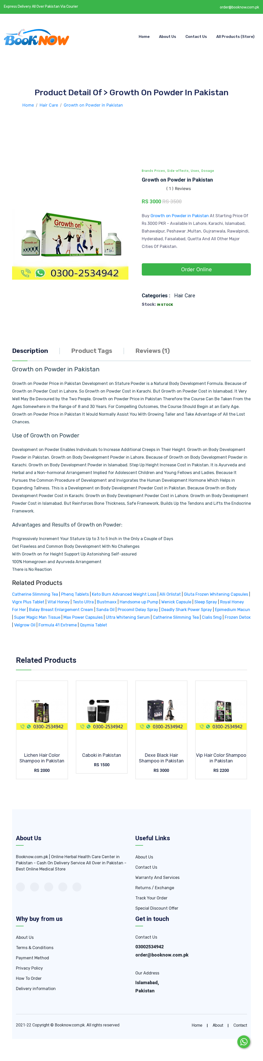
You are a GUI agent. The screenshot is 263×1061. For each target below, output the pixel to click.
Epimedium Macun (232, 609)
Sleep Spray (205, 602)
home (197, 1025)
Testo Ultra (83, 602)
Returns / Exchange (154, 887)
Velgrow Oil (24, 625)
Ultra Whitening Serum (128, 617)
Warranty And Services (157, 877)
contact (240, 1025)
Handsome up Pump (139, 602)
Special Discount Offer (156, 908)
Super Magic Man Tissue (37, 617)
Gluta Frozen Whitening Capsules (216, 594)
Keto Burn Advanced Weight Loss (124, 594)
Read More (47, 714)
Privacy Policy (29, 968)
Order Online (196, 269)
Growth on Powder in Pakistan (180, 215)
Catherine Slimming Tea (35, 594)
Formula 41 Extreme (58, 625)
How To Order (29, 978)
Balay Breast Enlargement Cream (61, 609)
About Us (167, 36)
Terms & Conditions (34, 947)
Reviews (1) (152, 350)
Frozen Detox (238, 617)
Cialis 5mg (212, 617)
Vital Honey (59, 602)
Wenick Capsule (176, 602)
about (218, 1025)
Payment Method (32, 957)
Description (30, 350)
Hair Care (184, 295)
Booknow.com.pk (70, 1025)
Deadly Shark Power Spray (186, 609)
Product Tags (91, 350)
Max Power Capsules (83, 617)
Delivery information (36, 988)
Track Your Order (151, 898)
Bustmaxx (107, 602)
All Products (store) (235, 36)
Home (144, 36)
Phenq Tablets (75, 594)
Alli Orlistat (170, 594)
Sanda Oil (106, 609)
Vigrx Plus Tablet (28, 602)
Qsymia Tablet (93, 625)
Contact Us (196, 36)
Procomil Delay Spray (138, 609)
